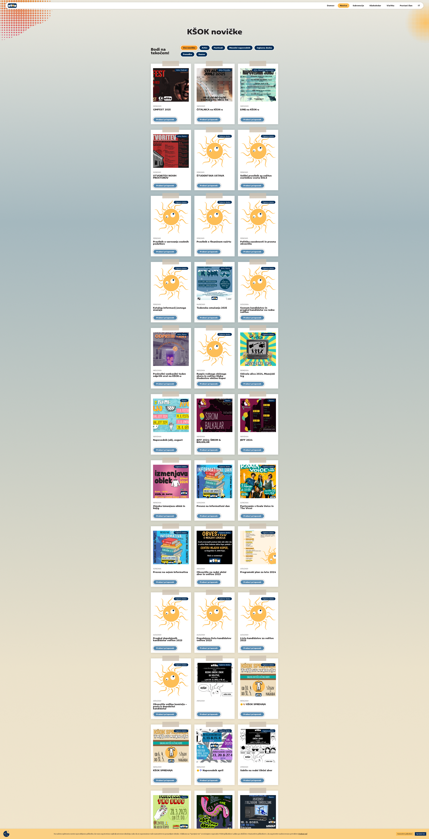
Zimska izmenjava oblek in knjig (169, 507)
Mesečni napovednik (239, 48)
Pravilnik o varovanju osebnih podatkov (171, 242)
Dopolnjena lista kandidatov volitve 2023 (214, 639)
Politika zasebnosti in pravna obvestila (258, 242)
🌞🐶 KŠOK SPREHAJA (253, 704)
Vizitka (390, 5)
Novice (343, 5)
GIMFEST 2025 (162, 109)
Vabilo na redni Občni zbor (256, 770)
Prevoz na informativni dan (213, 506)
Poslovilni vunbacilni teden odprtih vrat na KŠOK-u (169, 374)
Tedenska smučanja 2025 (212, 307)
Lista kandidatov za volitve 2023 (257, 639)
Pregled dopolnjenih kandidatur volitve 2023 (167, 639)
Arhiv (204, 48)
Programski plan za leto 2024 (258, 572)
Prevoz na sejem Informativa (170, 572)
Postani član (406, 5)
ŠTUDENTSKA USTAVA (210, 175)
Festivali (218, 48)
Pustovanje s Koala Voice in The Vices (257, 507)
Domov (330, 5)
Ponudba (187, 54)
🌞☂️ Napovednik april (210, 770)
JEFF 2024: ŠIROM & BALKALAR (209, 441)
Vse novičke (189, 48)
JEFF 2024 (246, 440)
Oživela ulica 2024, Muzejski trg (257, 374)
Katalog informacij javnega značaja (169, 308)
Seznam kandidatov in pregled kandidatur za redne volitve (257, 309)
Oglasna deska (264, 48)
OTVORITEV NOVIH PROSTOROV (164, 176)
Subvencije (358, 5)
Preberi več (302, 834)
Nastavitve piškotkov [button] (404, 834)
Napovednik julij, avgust (168, 440)
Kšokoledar (375, 5)
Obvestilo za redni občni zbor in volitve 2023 (211, 573)
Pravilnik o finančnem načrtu (214, 241)
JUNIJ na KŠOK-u (249, 109)
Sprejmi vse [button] (420, 834)
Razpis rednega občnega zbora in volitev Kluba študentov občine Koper (211, 375)
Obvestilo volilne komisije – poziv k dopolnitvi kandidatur (170, 706)
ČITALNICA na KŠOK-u (210, 109)
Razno (202, 54)
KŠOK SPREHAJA (163, 770)
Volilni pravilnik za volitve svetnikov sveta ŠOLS (256, 176)
